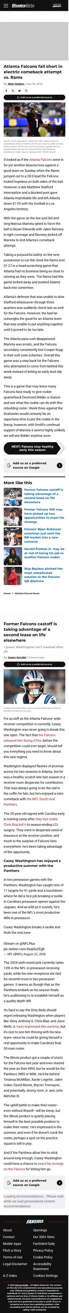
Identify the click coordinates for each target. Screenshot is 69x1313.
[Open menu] (6, 5)
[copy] (26, 90)
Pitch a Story (12, 1250)
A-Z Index (10, 1276)
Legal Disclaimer (15, 1264)
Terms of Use (12, 1257)
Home (7, 593)
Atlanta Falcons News (27, 593)
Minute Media (21, 1285)
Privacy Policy (43, 1250)
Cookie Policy (43, 1257)
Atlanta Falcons (40, 160)
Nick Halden (16, 84)
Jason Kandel (17, 657)
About (7, 1230)
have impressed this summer (38, 1026)
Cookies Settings (45, 1276)
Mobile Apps (12, 1244)
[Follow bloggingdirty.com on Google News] (59, 465)
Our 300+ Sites (43, 1237)
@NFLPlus (27, 943)
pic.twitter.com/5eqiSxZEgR (24, 949)
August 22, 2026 (35, 954)
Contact (9, 1237)
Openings (40, 1230)
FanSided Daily (44, 1244)
